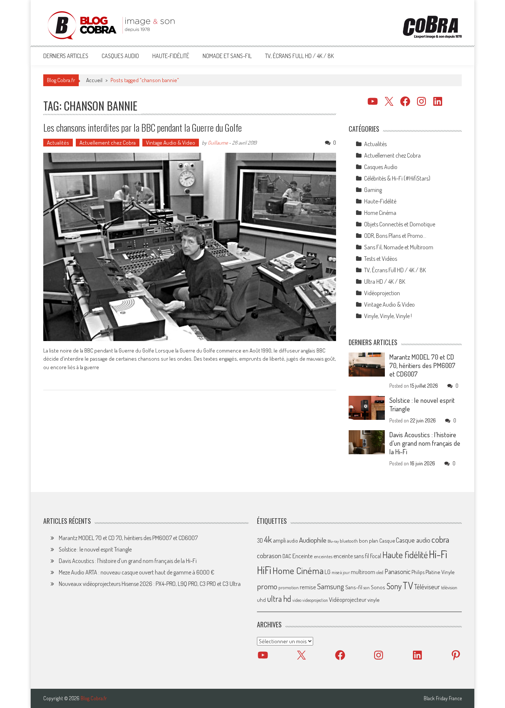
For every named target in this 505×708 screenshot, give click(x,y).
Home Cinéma (380, 212)
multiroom (363, 572)
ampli (279, 540)
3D (260, 540)
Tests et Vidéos (380, 258)
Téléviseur (427, 587)
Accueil (94, 80)
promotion (288, 587)
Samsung (330, 586)
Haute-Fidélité (170, 56)
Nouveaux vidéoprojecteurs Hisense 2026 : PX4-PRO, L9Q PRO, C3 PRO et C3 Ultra (150, 583)
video (296, 600)
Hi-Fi (438, 554)
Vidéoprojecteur (347, 599)
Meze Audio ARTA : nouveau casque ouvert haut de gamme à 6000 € (136, 572)
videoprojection (315, 600)
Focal (375, 556)
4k (268, 539)
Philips (417, 572)
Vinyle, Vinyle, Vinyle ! (388, 316)
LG (328, 572)
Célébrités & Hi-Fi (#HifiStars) (397, 178)
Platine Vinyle (440, 572)
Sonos (378, 587)
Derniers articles (65, 56)
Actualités (58, 142)
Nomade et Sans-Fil (227, 56)
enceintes (323, 556)
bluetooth (349, 541)
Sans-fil (353, 587)
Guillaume (218, 142)
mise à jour (341, 572)
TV (408, 585)
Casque (387, 540)
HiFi (264, 570)
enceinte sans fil (351, 556)
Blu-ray (333, 541)
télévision (449, 587)
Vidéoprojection (382, 293)
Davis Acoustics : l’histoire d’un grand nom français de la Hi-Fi (424, 443)
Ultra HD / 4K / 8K (384, 281)
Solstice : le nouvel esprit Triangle (95, 549)
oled (379, 572)
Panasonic (397, 571)
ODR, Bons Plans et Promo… (395, 235)
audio (292, 540)
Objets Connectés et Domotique (399, 224)
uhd (261, 599)
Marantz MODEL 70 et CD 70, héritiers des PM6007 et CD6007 (422, 365)
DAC (286, 556)
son (366, 587)
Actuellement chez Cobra (107, 142)
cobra (440, 539)
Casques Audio (120, 56)
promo (267, 586)
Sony (393, 586)
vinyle (373, 599)
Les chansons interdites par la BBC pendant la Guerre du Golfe (142, 127)
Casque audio (413, 540)
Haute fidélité (405, 554)
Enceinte (302, 556)
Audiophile (312, 540)
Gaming (373, 189)
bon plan (368, 540)
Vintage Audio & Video (170, 142)
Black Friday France (443, 698)
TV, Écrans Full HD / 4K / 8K (299, 56)
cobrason (269, 555)
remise (308, 587)
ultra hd (279, 598)
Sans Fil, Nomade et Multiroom (398, 247)
